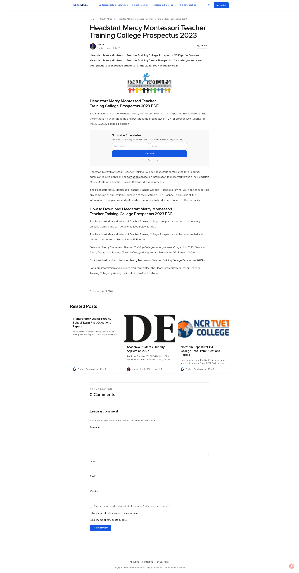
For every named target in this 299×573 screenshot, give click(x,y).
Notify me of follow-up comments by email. (115, 513)
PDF (168, 118)
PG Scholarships (140, 5)
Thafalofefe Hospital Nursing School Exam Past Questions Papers (92, 322)
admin (101, 44)
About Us (134, 562)
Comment (95, 427)
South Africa (106, 19)
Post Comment (100, 528)
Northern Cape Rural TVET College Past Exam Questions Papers (200, 351)
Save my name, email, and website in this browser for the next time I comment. (132, 506)
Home (93, 19)
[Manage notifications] (291, 566)
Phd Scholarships (187, 5)
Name (93, 461)
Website (94, 491)
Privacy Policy (162, 562)
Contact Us (147, 562)
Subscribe (221, 5)
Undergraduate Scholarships (113, 5)
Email (93, 476)
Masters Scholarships (164, 5)
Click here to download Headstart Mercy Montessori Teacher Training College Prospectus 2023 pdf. (149, 260)
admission (133, 177)
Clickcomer (180, 568)
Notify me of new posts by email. (110, 520)
